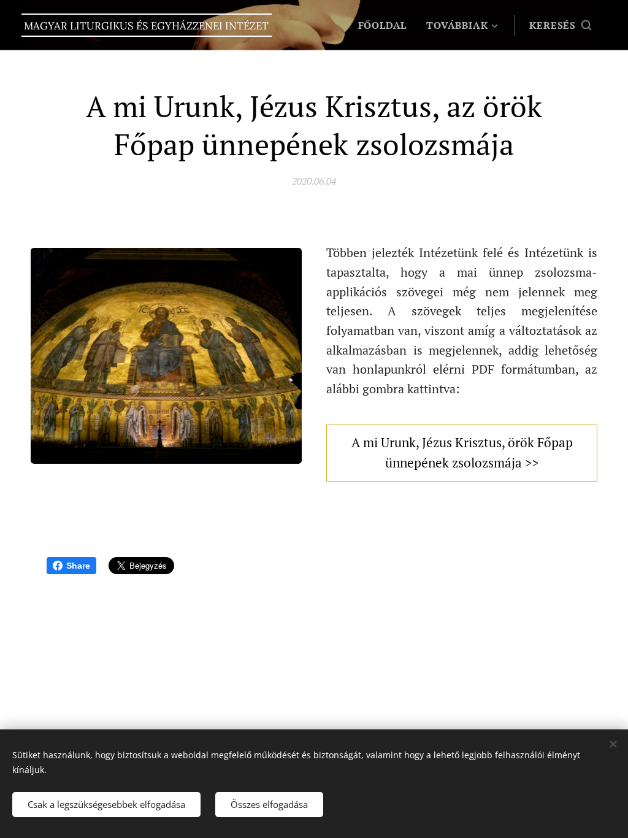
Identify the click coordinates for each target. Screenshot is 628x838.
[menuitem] (386, 25)
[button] (560, 25)
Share (78, 566)
